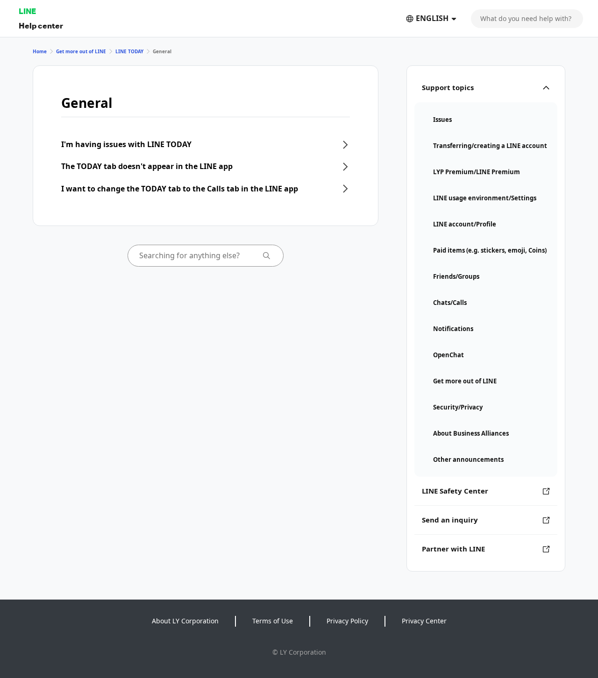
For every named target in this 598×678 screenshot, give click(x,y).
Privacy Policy (347, 620)
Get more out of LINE (81, 51)
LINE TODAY (129, 51)
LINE (27, 11)
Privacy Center (424, 620)
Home (40, 51)
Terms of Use (272, 620)
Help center (41, 25)
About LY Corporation (185, 620)
